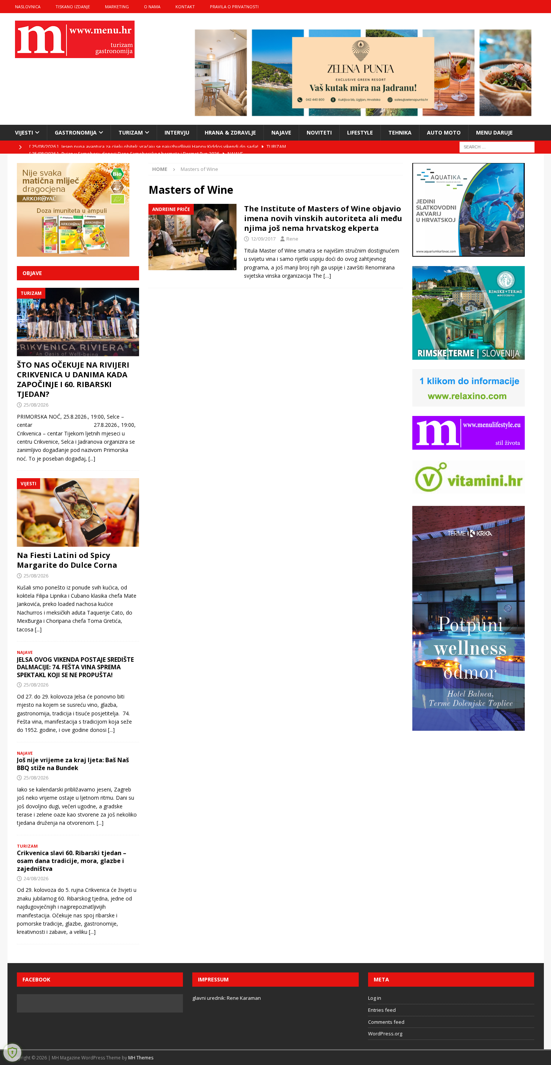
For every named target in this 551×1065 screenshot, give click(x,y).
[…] (327, 275)
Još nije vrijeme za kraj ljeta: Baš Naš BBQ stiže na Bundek (73, 764)
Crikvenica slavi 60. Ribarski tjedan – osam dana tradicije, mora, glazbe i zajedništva (71, 861)
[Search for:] (497, 146)
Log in (374, 998)
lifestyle (360, 132)
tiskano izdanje (72, 6)
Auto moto (444, 132)
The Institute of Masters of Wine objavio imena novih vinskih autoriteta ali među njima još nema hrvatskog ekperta (323, 218)
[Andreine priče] (192, 237)
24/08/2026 (36, 878)
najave (281, 132)
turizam (130, 132)
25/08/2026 (36, 404)
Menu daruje (494, 132)
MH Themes (140, 1058)
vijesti (24, 132)
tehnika (400, 132)
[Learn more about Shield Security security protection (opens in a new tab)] (12, 1053)
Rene (292, 238)
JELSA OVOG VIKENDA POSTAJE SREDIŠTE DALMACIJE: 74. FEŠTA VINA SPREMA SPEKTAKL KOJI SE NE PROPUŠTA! (75, 667)
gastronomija (76, 132)
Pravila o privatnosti (234, 6)
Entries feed (382, 1010)
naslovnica (27, 6)
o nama (152, 6)
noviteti (319, 132)
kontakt (185, 6)
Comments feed (386, 1022)
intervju (177, 132)
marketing (117, 6)
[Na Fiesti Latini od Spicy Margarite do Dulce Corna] (78, 512)
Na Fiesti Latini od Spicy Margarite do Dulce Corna (67, 560)
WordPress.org (385, 1033)
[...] (91, 458)
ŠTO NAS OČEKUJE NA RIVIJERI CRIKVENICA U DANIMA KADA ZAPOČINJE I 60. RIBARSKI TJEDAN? (73, 379)
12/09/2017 (263, 238)
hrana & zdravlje (230, 132)
